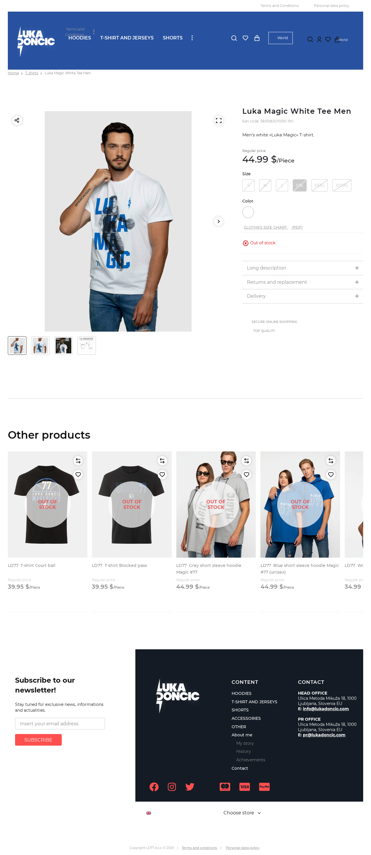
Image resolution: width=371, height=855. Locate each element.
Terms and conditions (199, 848)
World (282, 38)
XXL (299, 185)
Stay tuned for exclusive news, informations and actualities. (59, 707)
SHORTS (173, 38)
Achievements (250, 759)
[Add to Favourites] (78, 474)
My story (245, 743)
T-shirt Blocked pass (119, 565)
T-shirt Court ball (31, 565)
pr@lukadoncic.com (324, 734)
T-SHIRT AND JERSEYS (127, 38)
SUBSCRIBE (38, 740)
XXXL (319, 185)
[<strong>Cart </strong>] (256, 38)
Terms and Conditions (280, 5)
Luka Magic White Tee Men (68, 73)
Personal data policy (331, 5)
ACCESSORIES (246, 718)
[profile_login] (319, 39)
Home (13, 73)
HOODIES (79, 38)
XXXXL (342, 185)
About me (242, 734)
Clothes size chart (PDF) (273, 227)
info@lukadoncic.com (326, 708)
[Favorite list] (245, 38)
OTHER (239, 726)
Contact (240, 768)
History (243, 751)
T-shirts (31, 73)
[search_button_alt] (234, 38)
